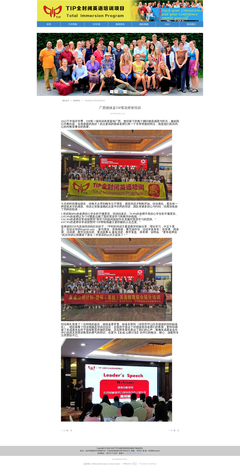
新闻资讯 (76, 101)
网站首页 (65, 101)
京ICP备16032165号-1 (134, 453)
